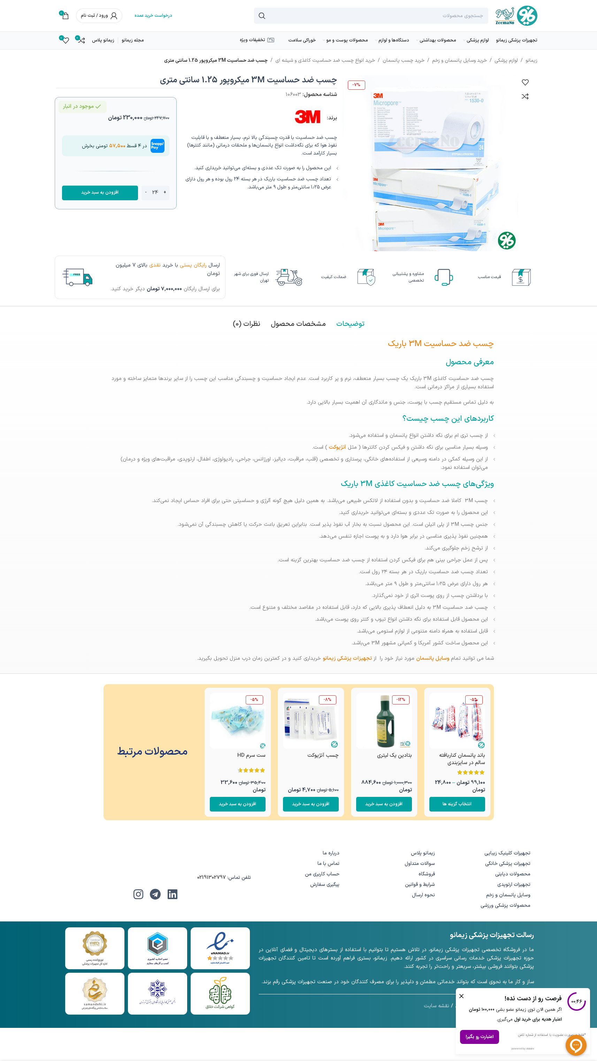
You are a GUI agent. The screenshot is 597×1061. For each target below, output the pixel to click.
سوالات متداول (420, 863)
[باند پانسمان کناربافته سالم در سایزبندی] (457, 721)
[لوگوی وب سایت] (516, 16)
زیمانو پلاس (423, 853)
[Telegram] (155, 894)
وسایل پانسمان (433, 659)
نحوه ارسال (423, 895)
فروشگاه (427, 874)
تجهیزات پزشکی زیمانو (347, 659)
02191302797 (211, 877)
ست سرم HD (251, 756)
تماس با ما (328, 863)
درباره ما (331, 853)
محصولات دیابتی (512, 874)
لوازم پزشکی (506, 60)
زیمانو (531, 60)
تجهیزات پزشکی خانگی (507, 863)
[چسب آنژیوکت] (311, 721)
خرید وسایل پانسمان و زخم (459, 60)
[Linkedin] (172, 894)
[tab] (350, 324)
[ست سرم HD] (238, 721)
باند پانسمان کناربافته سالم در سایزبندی (462, 759)
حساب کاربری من (322, 874)
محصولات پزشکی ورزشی (505, 905)
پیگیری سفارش (324, 884)
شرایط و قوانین (420, 884)
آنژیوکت (337, 447)
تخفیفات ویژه (252, 40)
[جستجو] (262, 16)
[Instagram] (138, 894)
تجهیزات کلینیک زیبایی (507, 853)
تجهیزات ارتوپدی (513, 884)
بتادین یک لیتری (394, 756)
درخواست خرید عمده (153, 16)
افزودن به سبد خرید (99, 192)
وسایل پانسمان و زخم (508, 895)
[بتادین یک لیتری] (384, 721)
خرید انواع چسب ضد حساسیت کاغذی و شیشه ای (325, 60)
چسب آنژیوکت (323, 756)
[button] (384, 804)
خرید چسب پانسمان (403, 60)
